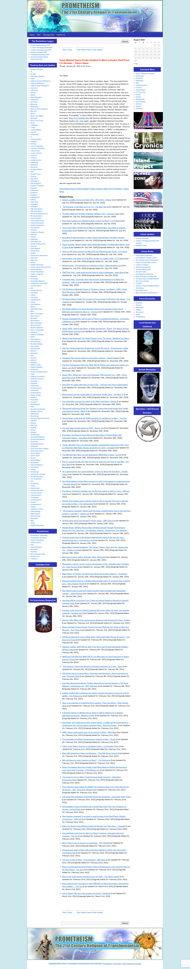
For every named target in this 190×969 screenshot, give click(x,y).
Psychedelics (35, 404)
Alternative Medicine (38, 76)
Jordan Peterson (36, 290)
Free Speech (35, 228)
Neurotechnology (37, 344)
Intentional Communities (39, 283)
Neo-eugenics (35, 339)
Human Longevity (37, 274)
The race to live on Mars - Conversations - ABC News (84, 860)
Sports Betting (35, 460)
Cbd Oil (33, 132)
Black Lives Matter (37, 116)
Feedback (139, 108)
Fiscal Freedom (36, 218)
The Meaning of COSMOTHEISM (147, 279)
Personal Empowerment (39, 372)
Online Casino (36, 365)
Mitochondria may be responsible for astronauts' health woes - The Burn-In (92, 394)
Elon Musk (34, 179)
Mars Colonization (37, 314)
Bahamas (34, 104)
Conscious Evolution (38, 148)
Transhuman (35, 488)
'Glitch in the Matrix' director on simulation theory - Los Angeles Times (90, 746)
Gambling (34, 239)
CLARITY (139, 283)
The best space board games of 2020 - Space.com (83, 428)
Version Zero (35, 556)
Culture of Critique (142, 265)
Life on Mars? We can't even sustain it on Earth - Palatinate (86, 893)
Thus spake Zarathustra (144, 255)
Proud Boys (35, 400)
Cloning (33, 144)
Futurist (33, 237)
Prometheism (140, 317)
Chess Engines (36, 139)
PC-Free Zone (141, 92)
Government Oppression (39, 255)
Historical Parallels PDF (39, 52)
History (33, 262)
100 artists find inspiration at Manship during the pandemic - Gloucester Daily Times (96, 797)
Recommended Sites (38, 554)
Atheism (33, 93)
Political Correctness (38, 376)
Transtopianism (36, 500)
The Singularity (36, 479)
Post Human (35, 386)
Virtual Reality (35, 511)
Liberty (33, 302)
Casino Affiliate (36, 130)
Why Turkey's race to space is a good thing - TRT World (85, 843)
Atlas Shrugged (36, 97)
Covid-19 (34, 155)
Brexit (33, 123)
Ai (31, 72)
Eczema (33, 176)
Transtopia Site (48, 34)
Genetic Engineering (38, 244)
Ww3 (32, 521)
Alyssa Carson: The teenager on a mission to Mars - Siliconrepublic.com (91, 265)
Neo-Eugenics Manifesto (144, 274)
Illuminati (34, 276)
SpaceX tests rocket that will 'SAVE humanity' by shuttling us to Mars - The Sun (94, 418)
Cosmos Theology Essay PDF (41, 50)
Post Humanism (36, 388)
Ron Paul (34, 425)
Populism (34, 383)
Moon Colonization (37, 330)
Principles (139, 78)
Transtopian (35, 497)
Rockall (33, 423)
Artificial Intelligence (38, 83)
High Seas (34, 260)
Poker (33, 374)
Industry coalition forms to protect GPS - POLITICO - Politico (86, 200)
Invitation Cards (141, 245)
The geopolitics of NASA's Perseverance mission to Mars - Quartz (89, 739)
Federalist (34, 207)
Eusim (138, 314)
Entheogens (35, 181)
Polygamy (34, 381)
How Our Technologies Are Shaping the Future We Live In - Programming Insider (95, 348)
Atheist (33, 95)
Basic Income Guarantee (39, 109)
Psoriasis (34, 402)
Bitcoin (33, 114)
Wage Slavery (35, 514)
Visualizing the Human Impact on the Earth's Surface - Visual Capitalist (91, 358)
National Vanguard (37, 335)
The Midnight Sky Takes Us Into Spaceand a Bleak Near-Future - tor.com (92, 455)
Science (138, 305)
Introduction (140, 76)
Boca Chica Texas (37, 120)
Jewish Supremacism (143, 267)
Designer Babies (36, 169)
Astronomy (34, 90)
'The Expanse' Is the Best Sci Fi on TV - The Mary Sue (84, 207)
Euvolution (117, 964)
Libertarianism (36, 300)
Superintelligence (37, 465)
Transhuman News (37, 490)
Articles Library (36, 542)
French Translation (37, 540)
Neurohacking (35, 342)
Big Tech (34, 111)
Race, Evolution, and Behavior (146, 276)
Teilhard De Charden (38, 474)
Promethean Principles (39, 538)
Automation (35, 100)
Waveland (34, 518)
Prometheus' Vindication (39, 535)
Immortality (34, 279)
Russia (33, 430)
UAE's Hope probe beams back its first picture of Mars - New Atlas (89, 732)
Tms (32, 481)
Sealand (33, 432)
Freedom (34, 230)
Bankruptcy (34, 107)
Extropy (33, 200)
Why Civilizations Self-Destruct (146, 293)
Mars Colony (35, 316)
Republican (35, 416)
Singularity (34, 446)
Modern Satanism (37, 328)
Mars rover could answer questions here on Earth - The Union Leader (90, 877)
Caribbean (34, 125)
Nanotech (34, 332)
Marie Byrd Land (36, 309)
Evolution (34, 193)
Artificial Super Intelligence (40, 86)
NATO (33, 337)
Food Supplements (37, 221)
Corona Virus (35, 151)
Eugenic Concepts (37, 186)
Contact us (34, 559)
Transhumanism (36, 493)
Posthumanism (36, 393)
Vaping (33, 507)
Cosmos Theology (142, 238)
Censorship (35, 134)
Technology (35, 472)
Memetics (34, 318)
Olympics (34, 362)
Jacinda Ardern (36, 286)
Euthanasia (35, 190)
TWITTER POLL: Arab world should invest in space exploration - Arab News (93, 272)
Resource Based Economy (40, 418)
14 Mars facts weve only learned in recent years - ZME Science (88, 521)
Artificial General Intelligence (41, 81)
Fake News (34, 202)
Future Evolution (36, 547)
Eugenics (34, 188)
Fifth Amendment (36, 209)
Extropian (34, 195)
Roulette (33, 428)
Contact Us (61, 34)
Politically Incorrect (37, 379)
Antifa (33, 79)
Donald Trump (36, 174)
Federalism (34, 204)
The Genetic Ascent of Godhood (147, 260)
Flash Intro (34, 549)
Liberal (33, 295)
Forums (138, 97)
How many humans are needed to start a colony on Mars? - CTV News (91, 221)
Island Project (140, 90)
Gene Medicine (36, 241)
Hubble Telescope (37, 265)
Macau (33, 307)
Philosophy (140, 307)
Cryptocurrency (36, 160)
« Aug (136, 63)
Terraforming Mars (37, 476)
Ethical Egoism (36, 183)
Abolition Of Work (37, 69)
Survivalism (35, 467)
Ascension (34, 88)
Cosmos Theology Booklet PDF (41, 48)
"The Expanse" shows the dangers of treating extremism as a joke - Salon (92, 666)
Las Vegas (34, 293)
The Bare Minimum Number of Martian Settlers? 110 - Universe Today (90, 214)
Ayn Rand (34, 102)
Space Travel (35, 456)
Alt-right (33, 74)
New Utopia (35, 346)
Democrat (34, 167)
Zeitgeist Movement (37, 525)
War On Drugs (35, 516)
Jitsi (32, 288)
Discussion (139, 312)
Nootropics (34, 353)
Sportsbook (35, 462)
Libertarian (34, 297)
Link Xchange (140, 101)
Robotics (34, 421)
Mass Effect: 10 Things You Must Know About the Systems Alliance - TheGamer (94, 574)
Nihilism (33, 351)
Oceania (33, 358)
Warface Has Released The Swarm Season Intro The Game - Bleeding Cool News (95, 338)
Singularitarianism (37, 444)
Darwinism (34, 165)
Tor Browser (35, 483)
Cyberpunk (34, 162)
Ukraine (33, 502)
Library (138, 95)
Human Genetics (36, 269)
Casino (33, 127)
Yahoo (33, 523)
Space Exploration (37, 451)
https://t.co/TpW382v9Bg (79, 118)
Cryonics (34, 158)
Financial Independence (39, 214)
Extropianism (35, 197)
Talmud (33, 469)
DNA (32, 172)
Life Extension (35, 304)
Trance (33, 486)
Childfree (34, 141)
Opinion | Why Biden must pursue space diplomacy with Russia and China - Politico (96, 620)
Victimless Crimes (37, 509)
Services (139, 104)
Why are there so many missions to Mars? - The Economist (86, 760)
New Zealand (35, 348)
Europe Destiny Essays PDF (40, 45)
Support (138, 106)
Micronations (35, 321)
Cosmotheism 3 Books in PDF (146, 258)
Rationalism (35, 414)
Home (32, 34)
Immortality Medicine (38, 281)
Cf (31, 137)
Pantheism (34, 369)
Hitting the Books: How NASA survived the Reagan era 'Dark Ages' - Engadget (94, 826)
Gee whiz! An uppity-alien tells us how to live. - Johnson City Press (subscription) (95, 385)
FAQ (38, 34)
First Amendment (36, 216)
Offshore (33, 360)
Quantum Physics (37, 411)
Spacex (33, 458)
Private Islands (36, 395)
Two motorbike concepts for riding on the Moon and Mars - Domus (89, 401)
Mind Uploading (36, 323)
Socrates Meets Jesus (143, 269)
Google (33, 253)
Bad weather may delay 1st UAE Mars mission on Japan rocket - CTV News (93, 258)
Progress (34, 397)
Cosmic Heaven (36, 153)
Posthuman (35, 390)
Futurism (34, 234)
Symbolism (139, 81)
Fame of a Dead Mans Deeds (146, 262)
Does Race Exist (141, 290)
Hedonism (34, 258)
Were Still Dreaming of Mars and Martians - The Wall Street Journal (89, 753)
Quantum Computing (38, 409)
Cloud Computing (37, 146)
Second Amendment (38, 437)
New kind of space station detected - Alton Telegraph (83, 557)
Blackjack (34, 118)
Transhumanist (36, 495)
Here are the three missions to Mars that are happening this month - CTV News (94, 251)
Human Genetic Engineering (41, 267)
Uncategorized (36, 504)
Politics (138, 310)
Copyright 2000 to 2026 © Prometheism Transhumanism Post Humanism (75, 964)
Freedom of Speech (37, 232)
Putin (32, 407)
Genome (34, 246)
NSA (32, 355)
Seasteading (35, 435)
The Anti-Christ (141, 272)
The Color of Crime (142, 281)
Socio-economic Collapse (40, 449)
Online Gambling (36, 367)
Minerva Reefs (36, 325)
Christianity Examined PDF (40, 55)
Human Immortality (37, 272)
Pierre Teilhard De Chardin (145, 74)
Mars (32, 311)
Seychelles (34, 442)
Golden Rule (35, 251)
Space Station (35, 453)
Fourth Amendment (37, 223)
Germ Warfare (35, 248)
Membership (140, 99)
